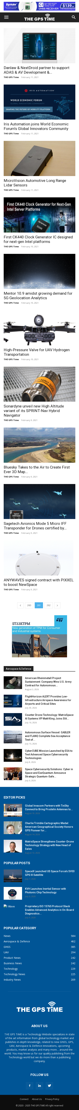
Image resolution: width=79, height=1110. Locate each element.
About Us (37, 1099)
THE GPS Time (11, 77)
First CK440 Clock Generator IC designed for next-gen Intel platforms (38, 239)
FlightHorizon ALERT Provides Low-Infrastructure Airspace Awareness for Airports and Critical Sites (48, 700)
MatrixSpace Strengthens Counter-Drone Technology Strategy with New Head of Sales (49, 845)
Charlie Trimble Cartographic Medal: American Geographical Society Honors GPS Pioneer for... (49, 827)
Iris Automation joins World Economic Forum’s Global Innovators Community (36, 126)
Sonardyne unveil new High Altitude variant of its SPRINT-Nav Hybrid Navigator (34, 411)
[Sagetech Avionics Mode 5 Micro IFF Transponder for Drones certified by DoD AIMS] (39, 501)
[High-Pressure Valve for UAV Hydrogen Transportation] (39, 327)
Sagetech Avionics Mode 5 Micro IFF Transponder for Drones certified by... (35, 525)
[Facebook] (29, 1085)
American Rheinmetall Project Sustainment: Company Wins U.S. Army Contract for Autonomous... (48, 682)
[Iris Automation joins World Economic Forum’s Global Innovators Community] (39, 102)
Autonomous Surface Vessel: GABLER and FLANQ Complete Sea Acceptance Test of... (47, 736)
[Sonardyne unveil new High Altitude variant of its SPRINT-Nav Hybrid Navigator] (39, 384)
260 (29, 605)
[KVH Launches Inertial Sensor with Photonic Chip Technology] (13, 893)
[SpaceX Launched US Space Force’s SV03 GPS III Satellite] (13, 875)
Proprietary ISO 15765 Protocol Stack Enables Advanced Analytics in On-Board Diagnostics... (49, 910)
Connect (24, 1099)
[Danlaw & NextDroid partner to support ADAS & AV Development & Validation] (39, 45)
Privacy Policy (52, 1099)
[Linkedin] (39, 1085)
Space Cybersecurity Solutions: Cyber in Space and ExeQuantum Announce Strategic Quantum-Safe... (49, 773)
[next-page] (57, 605)
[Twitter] (49, 1085)
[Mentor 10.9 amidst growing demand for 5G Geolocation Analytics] (39, 271)
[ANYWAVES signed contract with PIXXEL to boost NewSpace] (39, 558)
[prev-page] (20, 605)
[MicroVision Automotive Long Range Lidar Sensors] (39, 158)
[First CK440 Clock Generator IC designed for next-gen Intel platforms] (39, 215)
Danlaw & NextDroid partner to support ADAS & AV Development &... (36, 70)
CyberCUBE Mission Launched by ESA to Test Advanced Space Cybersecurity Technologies (49, 754)
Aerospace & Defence (18, 668)
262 (49, 605)
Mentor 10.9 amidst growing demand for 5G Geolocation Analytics (38, 295)
